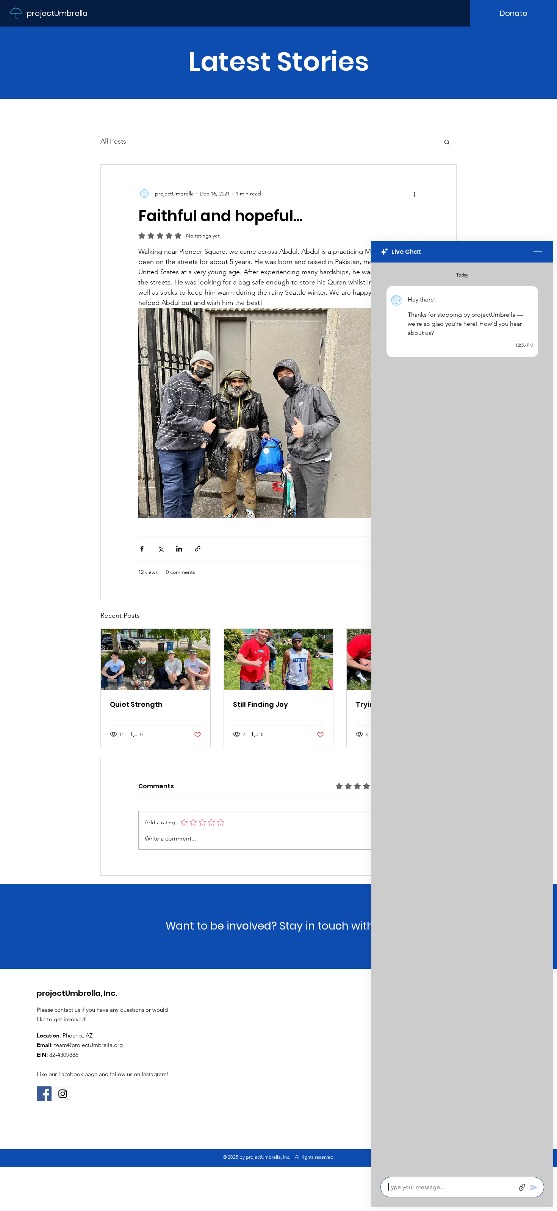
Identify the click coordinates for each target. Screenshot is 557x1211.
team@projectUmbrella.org (88, 1044)
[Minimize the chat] (538, 252)
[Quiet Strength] (155, 659)
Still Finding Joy (260, 704)
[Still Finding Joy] (278, 659)
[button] (447, 142)
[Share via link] (197, 548)
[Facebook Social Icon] (44, 1093)
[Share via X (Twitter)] (160, 548)
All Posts (113, 141)
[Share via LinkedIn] (179, 548)
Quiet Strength (136, 704)
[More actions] (414, 193)
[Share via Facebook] (142, 548)
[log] (462, 717)
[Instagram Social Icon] (62, 1093)
